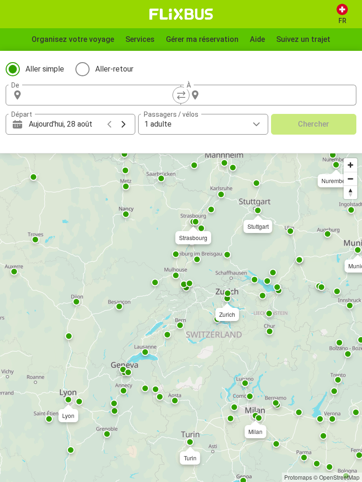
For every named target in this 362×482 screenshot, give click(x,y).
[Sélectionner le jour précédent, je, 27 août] (109, 124)
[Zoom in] (350, 165)
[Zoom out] (350, 178)
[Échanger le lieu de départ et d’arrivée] (181, 95)
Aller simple (44, 68)
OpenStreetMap (339, 477)
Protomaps (298, 477)
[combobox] (102, 95)
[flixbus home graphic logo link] (181, 14)
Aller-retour (114, 68)
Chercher (313, 124)
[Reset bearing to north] (350, 192)
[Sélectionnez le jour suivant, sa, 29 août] (123, 124)
